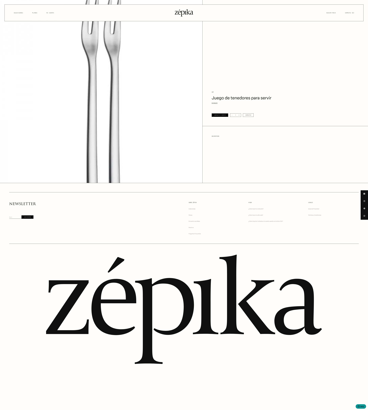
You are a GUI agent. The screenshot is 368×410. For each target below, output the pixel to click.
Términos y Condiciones (314, 215)
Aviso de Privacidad (313, 209)
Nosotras (191, 227)
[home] (184, 13)
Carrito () (349, 13)
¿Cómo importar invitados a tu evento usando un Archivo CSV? (265, 221)
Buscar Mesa (331, 13)
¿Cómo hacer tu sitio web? (255, 215)
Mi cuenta (50, 13)
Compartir (248, 115)
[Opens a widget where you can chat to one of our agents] (361, 406)
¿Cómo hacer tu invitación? (255, 209)
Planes (34, 13)
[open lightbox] (101, 91)
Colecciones (18, 13)
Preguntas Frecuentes (195, 233)
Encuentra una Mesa (194, 221)
